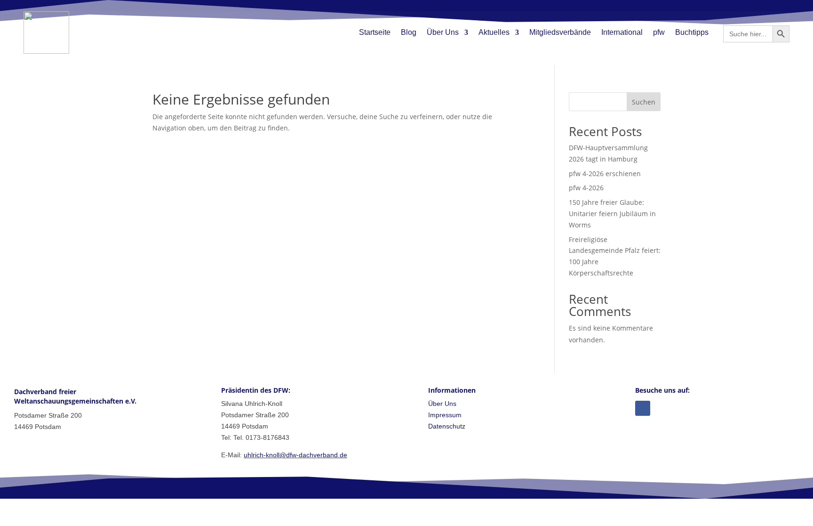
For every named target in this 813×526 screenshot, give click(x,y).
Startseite (375, 32)
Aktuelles (494, 32)
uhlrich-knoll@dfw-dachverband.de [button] (295, 455)
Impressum (445, 415)
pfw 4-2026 (586, 187)
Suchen (643, 101)
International (622, 32)
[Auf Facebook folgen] (642, 408)
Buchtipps (692, 32)
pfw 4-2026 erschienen (605, 173)
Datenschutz (446, 426)
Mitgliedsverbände (560, 32)
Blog (408, 32)
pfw (659, 32)
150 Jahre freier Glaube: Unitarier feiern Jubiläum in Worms (612, 213)
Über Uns (443, 32)
